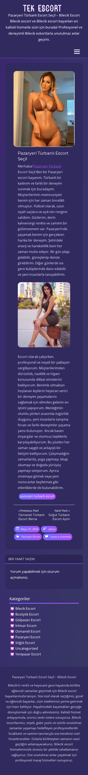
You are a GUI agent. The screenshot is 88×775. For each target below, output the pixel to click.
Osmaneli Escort (28, 631)
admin (51, 529)
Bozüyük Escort (27, 614)
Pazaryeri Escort (30, 536)
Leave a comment (60, 536)
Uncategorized (26, 648)
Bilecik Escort (25, 608)
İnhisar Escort (26, 625)
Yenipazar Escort (28, 654)
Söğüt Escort (25, 643)
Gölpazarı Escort (28, 620)
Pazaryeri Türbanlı (47, 166)
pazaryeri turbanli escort (37, 496)
